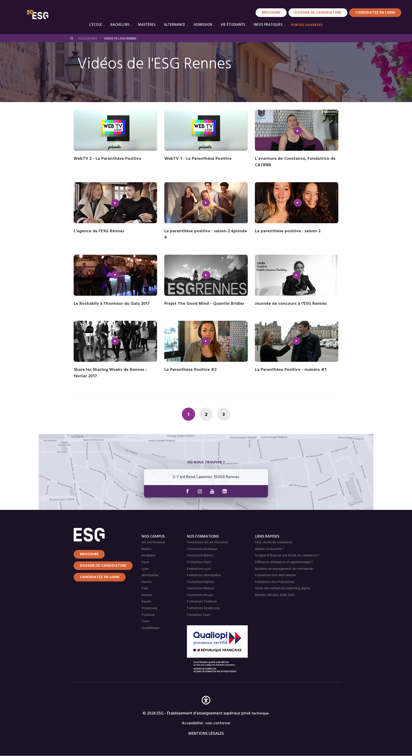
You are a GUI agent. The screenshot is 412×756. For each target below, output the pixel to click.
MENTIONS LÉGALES (206, 733)
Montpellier (150, 575)
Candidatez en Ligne (375, 13)
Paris (145, 588)
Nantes (147, 582)
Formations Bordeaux (202, 549)
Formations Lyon (199, 569)
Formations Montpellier (204, 575)
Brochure (271, 13)
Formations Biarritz (200, 555)
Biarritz (147, 549)
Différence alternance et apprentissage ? (284, 562)
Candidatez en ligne (99, 577)
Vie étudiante (233, 25)
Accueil (72, 38)
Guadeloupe (151, 628)
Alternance (174, 25)
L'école (95, 25)
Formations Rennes (200, 588)
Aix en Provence (153, 542)
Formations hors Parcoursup (274, 582)
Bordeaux (148, 555)
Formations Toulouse (202, 601)
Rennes (147, 595)
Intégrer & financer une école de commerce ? (287, 555)
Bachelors (120, 25)
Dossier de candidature (318, 13)
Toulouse (148, 615)
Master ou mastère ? (269, 549)
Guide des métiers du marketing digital (282, 588)
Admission (203, 25)
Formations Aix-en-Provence (207, 542)
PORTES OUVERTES (307, 25)
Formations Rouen (200, 595)
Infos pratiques (268, 25)
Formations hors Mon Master (275, 575)
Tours (145, 621)
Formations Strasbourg (203, 608)
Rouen (146, 601)
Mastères (146, 25)
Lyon (145, 569)
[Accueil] (102, 535)
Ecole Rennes (87, 38)
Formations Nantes (200, 582)
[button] (206, 707)
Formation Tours (198, 615)
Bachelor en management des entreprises (284, 569)
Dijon (145, 562)
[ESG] (38, 15)
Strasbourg (149, 608)
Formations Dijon (199, 562)
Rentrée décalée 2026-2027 (274, 595)
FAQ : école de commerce (273, 542)
